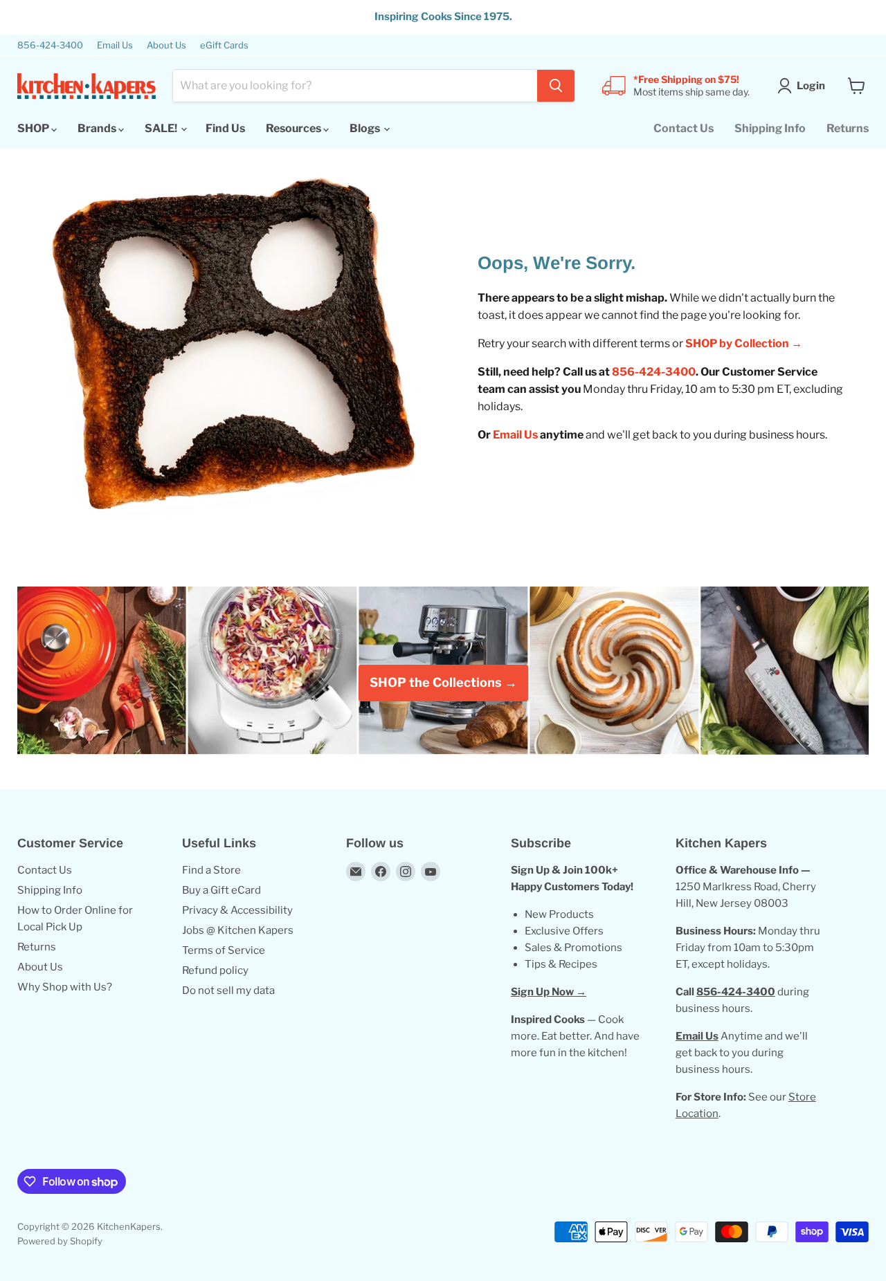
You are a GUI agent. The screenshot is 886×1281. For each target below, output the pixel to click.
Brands (98, 128)
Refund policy (215, 970)
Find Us (225, 128)
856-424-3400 (50, 45)
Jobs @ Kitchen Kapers (237, 930)
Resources (294, 128)
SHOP (34, 128)
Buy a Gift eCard (221, 890)
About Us (166, 45)
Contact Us (683, 128)
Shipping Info (770, 128)
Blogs (366, 128)
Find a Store (211, 870)
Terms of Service (223, 950)
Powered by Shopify (59, 1240)
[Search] (556, 86)
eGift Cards (224, 45)
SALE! (162, 128)
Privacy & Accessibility (237, 910)
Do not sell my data (228, 990)
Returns (847, 128)
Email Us (115, 45)
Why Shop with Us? (64, 987)
